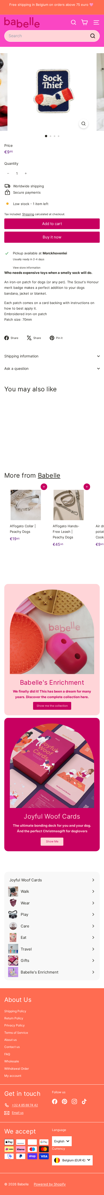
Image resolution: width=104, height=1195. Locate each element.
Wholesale (11, 1061)
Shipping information (21, 356)
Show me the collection (52, 705)
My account (12, 1076)
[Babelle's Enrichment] (52, 632)
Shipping (28, 214)
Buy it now (52, 237)
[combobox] (52, 36)
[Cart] (84, 22)
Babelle (49, 475)
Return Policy (13, 1018)
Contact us (12, 1047)
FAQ (7, 1054)
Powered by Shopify (50, 1184)
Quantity (11, 163)
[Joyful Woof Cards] (52, 765)
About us (10, 1040)
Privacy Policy (14, 1025)
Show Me (52, 841)
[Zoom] (83, 123)
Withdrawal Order (16, 1068)
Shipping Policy (15, 1011)
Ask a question (16, 368)
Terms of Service (16, 1033)
